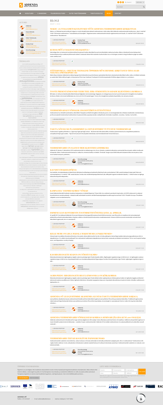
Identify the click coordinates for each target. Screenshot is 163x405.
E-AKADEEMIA (42, 13)
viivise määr (41, 206)
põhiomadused (43, 138)
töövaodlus (34, 185)
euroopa (41, 85)
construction (27, 75)
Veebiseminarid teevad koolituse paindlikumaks (77, 338)
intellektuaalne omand (36, 94)
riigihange (31, 146)
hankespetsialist (22, 90)
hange (38, 89)
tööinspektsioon (24, 176)
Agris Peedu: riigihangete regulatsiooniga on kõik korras (83, 275)
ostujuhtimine (28, 134)
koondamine (23, 110)
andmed (24, 67)
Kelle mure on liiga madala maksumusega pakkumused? (81, 233)
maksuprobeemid (23, 125)
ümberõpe (33, 195)
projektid (23, 142)
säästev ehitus (30, 151)
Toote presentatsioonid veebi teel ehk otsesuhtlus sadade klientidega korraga (96, 91)
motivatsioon (42, 125)
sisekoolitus (29, 159)
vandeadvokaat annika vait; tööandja (27, 204)
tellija (43, 166)
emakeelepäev (38, 83)
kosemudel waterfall (33, 110)
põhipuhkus (23, 140)
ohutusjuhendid (27, 132)
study (40, 161)
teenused (44, 165)
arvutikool (35, 71)
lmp (33, 121)
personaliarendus (38, 136)
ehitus (41, 77)
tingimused (31, 172)
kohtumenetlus (23, 106)
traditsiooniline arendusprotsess (32, 187)
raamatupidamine (25, 144)
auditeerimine (39, 73)
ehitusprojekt (42, 81)
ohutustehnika (41, 132)
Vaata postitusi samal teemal (59, 43)
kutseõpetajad (40, 112)
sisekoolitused (35, 159)
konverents (23, 108)
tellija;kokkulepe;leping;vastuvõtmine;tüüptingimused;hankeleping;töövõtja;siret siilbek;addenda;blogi (40, 170)
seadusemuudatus (32, 153)
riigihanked (35, 150)
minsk (37, 125)
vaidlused (27, 199)
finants (40, 87)
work (37, 208)
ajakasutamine (41, 66)
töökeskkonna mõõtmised (38, 176)
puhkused (39, 142)
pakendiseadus (41, 134)
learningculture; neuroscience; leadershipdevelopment (31, 119)
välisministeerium (30, 202)
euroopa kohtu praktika (27, 87)
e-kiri (39, 75)
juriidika (28, 100)
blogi (43, 73)
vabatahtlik (42, 197)
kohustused (35, 106)
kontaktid (43, 106)
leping (43, 119)
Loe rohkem (23, 378)
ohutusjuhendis (34, 132)
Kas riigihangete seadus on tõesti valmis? (74, 254)
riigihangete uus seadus (26, 149)
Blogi (109, 13)
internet (42, 94)
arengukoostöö (32, 69)
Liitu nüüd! (142, 371)
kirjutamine (29, 104)
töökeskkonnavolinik (30, 178)
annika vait (43, 67)
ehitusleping (36, 81)
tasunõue (40, 165)
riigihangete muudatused (28, 148)
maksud (32, 123)
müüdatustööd (35, 127)
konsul (39, 106)
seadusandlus (24, 153)
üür (40, 195)
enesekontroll (32, 85)
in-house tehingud (32, 92)
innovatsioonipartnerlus (26, 94)
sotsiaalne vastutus (34, 161)
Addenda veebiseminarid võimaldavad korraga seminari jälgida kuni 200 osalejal (95, 317)
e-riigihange (42, 75)
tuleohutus (42, 189)
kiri (25, 104)
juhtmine (43, 98)
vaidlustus (31, 199)
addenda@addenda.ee (44, 399)
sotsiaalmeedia (27, 161)
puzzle (43, 142)
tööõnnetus (28, 182)
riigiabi (41, 144)
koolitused (41, 108)
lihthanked (27, 121)
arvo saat (31, 71)
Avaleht (52, 24)
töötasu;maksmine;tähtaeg (25, 183)
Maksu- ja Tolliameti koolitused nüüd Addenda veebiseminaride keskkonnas (93, 28)
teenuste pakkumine (31, 166)
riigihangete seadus (38, 148)
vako (37, 200)
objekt (22, 132)
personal (32, 136)
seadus (42, 151)
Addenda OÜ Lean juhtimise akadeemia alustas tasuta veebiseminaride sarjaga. (94, 296)
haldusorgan (33, 89)
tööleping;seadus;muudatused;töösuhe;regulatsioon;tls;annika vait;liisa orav (35, 180)
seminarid (42, 153)
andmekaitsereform (36, 67)
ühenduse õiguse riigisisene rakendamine (31, 193)
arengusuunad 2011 (41, 69)
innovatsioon (41, 92)
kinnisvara (22, 104)
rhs (39, 144)
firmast (29, 89)
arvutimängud (40, 71)
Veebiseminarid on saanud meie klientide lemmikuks (79, 147)
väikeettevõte (37, 199)
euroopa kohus (36, 87)
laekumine (36, 114)
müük (39, 127)
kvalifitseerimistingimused (28, 114)
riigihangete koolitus (38, 146)
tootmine (42, 184)
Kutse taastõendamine (77, 13)
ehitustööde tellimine (26, 83)
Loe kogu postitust (59, 40)
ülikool (29, 195)
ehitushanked (39, 79)
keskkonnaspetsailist (39, 102)
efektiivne (25, 77)
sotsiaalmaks (41, 159)
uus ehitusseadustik (25, 197)
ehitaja (28, 77)
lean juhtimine (27, 116)
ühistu (41, 193)
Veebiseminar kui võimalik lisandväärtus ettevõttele (80, 110)
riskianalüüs (23, 151)
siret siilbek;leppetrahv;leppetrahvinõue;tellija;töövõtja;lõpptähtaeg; (33, 157)
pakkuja (23, 136)
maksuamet (28, 123)
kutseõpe (35, 112)
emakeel (33, 83)
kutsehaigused (30, 112)
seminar (38, 153)
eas (22, 77)
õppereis (23, 134)
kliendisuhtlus (35, 104)
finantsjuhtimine (24, 89)
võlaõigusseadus (30, 208)
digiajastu (32, 75)
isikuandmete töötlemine (25, 96)
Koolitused (29, 13)
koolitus (36, 108)
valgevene (40, 200)
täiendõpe (21, 165)
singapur (32, 155)
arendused (25, 69)
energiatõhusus (25, 85)
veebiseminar (24, 206)
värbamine (38, 204)
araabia (21, 69)
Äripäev (26, 71)
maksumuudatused (39, 123)
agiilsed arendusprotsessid (26, 66)
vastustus (42, 204)
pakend (36, 134)
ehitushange (33, 79)
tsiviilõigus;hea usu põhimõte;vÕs (27, 189)
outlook (32, 134)
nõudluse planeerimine (32, 129)
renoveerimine (33, 144)
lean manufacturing (37, 116)
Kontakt (118, 13)
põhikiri (37, 138)
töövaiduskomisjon (27, 185)
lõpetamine (36, 121)
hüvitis (26, 92)
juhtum (23, 100)
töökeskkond (30, 176)
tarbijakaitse (34, 165)
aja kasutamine (35, 66)
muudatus (23, 127)
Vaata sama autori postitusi (58, 42)
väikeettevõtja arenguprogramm (29, 200)
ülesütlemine (24, 195)
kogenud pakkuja (41, 104)
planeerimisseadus (32, 138)
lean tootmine (32, 118)
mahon (40, 121)
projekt (35, 140)
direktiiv (36, 75)
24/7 (42, 64)
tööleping (37, 178)
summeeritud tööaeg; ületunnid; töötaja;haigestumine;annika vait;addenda (34, 163)
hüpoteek (23, 92)
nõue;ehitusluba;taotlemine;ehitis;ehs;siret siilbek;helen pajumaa (33, 131)
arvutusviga (32, 73)
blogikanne (21, 75)
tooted (32, 183)
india (37, 92)
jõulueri (41, 96)
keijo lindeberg (32, 102)
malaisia (29, 125)
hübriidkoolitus (42, 90)
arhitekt (23, 71)
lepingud (22, 121)
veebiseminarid (32, 206)
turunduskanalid (31, 191)
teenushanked (24, 166)
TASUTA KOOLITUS (96, 13)
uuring (42, 195)
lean (40, 114)
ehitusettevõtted (26, 79)
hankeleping (42, 89)
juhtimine (27, 98)
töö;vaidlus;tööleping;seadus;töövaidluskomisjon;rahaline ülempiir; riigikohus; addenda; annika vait (39, 174)
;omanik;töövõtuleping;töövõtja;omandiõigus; (31, 64)
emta (42, 83)
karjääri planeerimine (38, 100)
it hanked (37, 96)
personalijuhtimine (23, 138)
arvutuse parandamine (25, 73)
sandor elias (35, 151)
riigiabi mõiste (25, 146)
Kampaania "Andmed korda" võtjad (69, 190)
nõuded (42, 127)
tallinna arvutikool (28, 165)
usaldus (37, 195)
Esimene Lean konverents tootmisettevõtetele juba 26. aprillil (86, 212)
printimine (32, 140)
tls (35, 172)
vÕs (35, 208)
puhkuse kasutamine (32, 142)
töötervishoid (37, 183)
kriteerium (24, 112)
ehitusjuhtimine (27, 81)
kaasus (32, 100)
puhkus (26, 142)
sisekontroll (23, 159)
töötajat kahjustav (39, 182)
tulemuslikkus (37, 189)
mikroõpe (33, 125)
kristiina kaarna (41, 110)
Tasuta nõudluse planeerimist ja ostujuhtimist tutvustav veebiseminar (90, 129)
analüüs (21, 67)
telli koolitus (38, 166)
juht (21, 98)
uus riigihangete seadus (34, 197)
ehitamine (33, 77)
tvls (36, 191)
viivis (38, 206)
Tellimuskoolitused (57, 13)
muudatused (28, 127)
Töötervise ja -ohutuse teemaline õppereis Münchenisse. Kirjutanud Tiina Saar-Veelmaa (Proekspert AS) (95, 71)
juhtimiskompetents (36, 98)
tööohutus (23, 182)
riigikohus (42, 149)
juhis (44, 96)
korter (27, 110)
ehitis (36, 77)
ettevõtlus (37, 85)
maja (43, 121)
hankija (28, 90)
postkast (27, 140)
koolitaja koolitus (30, 108)
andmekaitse (29, 67)
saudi (39, 151)
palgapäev (28, 136)
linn (31, 121)
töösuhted (33, 182)
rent (37, 144)
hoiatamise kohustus (34, 90)
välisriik (37, 202)
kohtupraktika (30, 106)
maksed (23, 123)
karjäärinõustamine (25, 102)
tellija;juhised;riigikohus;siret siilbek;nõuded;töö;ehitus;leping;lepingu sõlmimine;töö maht (38, 168)
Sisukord (129, 2)
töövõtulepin (39, 185)
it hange (33, 96)
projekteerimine (41, 140)
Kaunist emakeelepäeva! (63, 169)
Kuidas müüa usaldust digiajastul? (69, 49)
